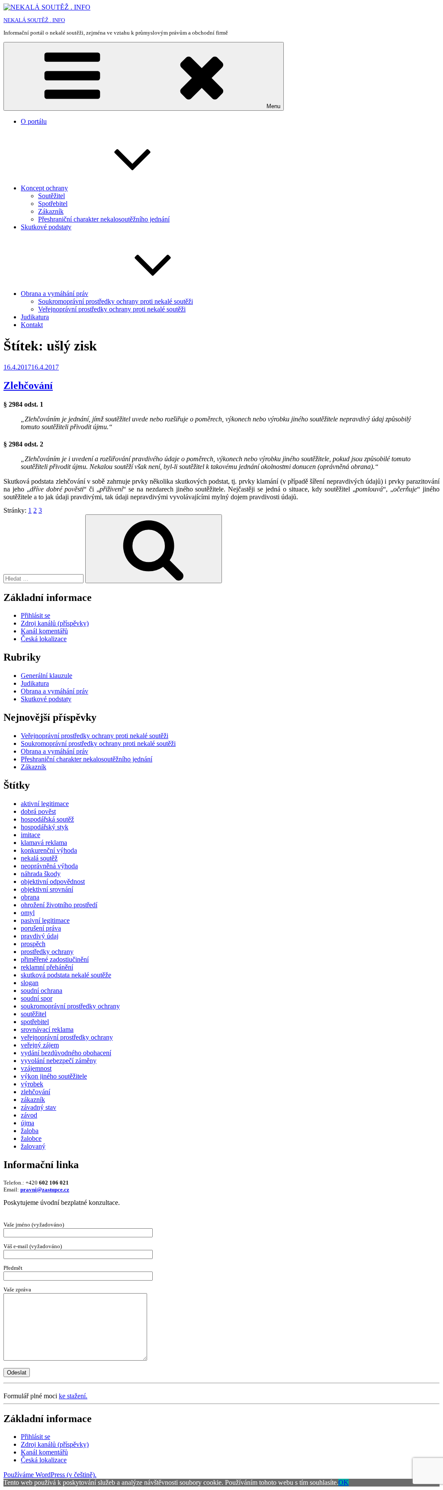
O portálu (34, 121)
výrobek (32, 1084)
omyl (28, 912)
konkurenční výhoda (49, 850)
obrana (30, 897)
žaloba (30, 1130)
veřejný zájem (40, 1045)
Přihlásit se (35, 615)
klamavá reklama (44, 842)
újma (27, 1123)
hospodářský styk (44, 827)
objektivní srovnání (47, 889)
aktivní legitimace (45, 803)
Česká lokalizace (44, 638)
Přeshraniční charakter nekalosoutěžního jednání (104, 219)
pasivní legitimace (45, 920)
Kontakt (32, 324)
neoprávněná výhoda (49, 866)
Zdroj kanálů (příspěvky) (55, 623)
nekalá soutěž (39, 858)
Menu (273, 106)
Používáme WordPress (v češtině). (49, 1474)
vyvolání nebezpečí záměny (58, 1060)
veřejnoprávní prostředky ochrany (67, 1037)
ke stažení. (73, 1396)
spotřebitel (35, 1021)
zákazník (33, 1099)
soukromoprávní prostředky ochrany (70, 1006)
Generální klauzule (46, 675)
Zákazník (51, 211)
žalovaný (33, 1146)
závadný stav (38, 1107)
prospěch (33, 943)
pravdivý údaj (39, 936)
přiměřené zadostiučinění (55, 959)
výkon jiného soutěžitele (54, 1076)
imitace (30, 834)
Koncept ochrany (44, 188)
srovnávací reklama (47, 1029)
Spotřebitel (52, 203)
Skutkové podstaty (46, 227)
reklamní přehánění (47, 967)
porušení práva (41, 928)
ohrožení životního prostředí (59, 905)
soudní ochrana (41, 990)
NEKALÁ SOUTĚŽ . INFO (34, 20)
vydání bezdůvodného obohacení (66, 1052)
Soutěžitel (51, 195)
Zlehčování (28, 385)
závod (29, 1115)
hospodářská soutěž (47, 819)
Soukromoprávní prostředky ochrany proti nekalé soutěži (115, 301)
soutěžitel (33, 1014)
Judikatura (35, 317)
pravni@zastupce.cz (44, 1189)
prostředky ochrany (47, 951)
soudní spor (36, 998)
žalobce (31, 1138)
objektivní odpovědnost (53, 881)
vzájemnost (36, 1068)
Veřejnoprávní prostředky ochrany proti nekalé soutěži (112, 309)
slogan (30, 982)
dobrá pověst (38, 811)
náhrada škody (41, 873)
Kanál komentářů (44, 631)
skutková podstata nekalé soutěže (66, 975)
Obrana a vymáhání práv (54, 293)
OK (343, 1482)
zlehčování (35, 1091)
